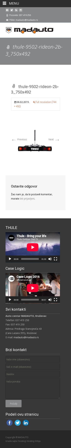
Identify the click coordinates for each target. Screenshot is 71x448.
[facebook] (7, 11)
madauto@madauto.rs (26, 337)
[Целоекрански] (55, 259)
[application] (33, 247)
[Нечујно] (50, 259)
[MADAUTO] (27, 29)
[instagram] (20, 11)
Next (54, 139)
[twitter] (11, 11)
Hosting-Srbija (33, 441)
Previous (19, 139)
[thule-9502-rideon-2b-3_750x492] (35, 141)
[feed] (16, 11)
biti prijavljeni (27, 198)
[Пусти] (10, 259)
